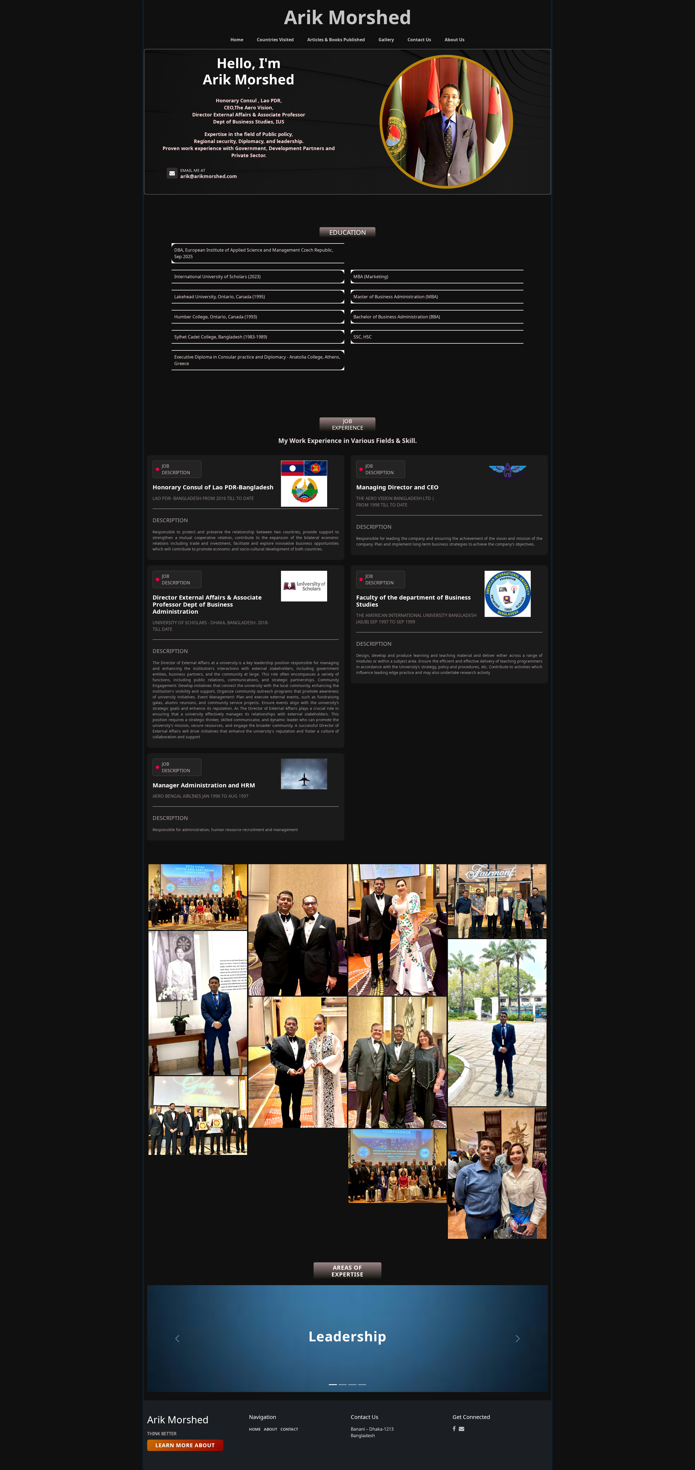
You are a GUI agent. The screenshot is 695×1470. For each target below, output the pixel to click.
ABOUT (270, 1429)
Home (236, 40)
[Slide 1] (333, 1385)
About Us (455, 40)
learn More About (185, 1445)
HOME (255, 1429)
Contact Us (419, 40)
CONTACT (289, 1429)
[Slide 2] (343, 1385)
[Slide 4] (362, 1385)
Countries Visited (275, 40)
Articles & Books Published (336, 40)
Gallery (386, 40)
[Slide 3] (352, 1385)
